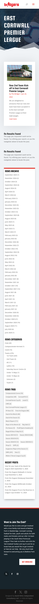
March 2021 (9, 302)
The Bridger (15, 94)
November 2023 (10, 208)
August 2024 (9, 188)
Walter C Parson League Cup (15, 456)
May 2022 (8, 262)
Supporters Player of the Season (17, 449)
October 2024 (10, 182)
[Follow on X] (6, 574)
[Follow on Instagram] (17, 574)
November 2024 (10, 178)
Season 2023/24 (12, 438)
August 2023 (9, 218)
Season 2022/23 (26, 435)
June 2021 (8, 296)
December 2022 (10, 242)
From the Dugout (22, 411)
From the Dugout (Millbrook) (15, 484)
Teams (7, 353)
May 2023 (8, 225)
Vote (17, 452)
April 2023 (8, 229)
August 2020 (9, 326)
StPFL (15, 445)
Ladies (9, 366)
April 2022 (8, 265)
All (7, 362)
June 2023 (8, 222)
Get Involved (27, 562)
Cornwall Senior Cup (13, 400)
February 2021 (10, 306)
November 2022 (10, 245)
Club (6, 343)
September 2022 (11, 252)
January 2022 (9, 275)
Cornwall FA (23, 397)
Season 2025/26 (27, 442)
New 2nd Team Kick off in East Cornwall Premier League (18, 88)
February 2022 (10, 272)
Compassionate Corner (14, 393)
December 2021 (10, 279)
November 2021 (10, 282)
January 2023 (9, 239)
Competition (11, 397)
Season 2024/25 (12, 442)
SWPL (9, 452)
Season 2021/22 (12, 435)
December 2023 (10, 205)
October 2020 (10, 319)
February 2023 (10, 235)
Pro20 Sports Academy (25, 428)
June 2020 (8, 333)
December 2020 (10, 312)
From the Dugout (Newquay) (15, 478)
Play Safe (26, 425)
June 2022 (8, 259)
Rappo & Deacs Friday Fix (14, 431)
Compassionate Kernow (13, 346)
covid (25, 400)
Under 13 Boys (12, 372)
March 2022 (9, 269)
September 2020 (11, 322)
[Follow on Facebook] (12, 574)
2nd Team (10, 359)
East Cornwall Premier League (16, 407)
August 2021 (9, 292)
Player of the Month (13, 425)
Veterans (10, 379)
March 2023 (9, 232)
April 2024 (8, 192)
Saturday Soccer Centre (15, 369)
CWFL (8, 404)
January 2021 (9, 309)
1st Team (10, 356)
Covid (7, 350)
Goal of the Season (13, 418)
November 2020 (10, 316)
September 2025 (11, 175)
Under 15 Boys (12, 376)
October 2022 (10, 249)
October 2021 (10, 286)
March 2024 (9, 195)
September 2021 (11, 289)
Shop (8, 445)
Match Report (12, 421)
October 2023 (10, 212)
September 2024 (11, 185)
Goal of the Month (13, 414)
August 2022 (9, 255)
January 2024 (9, 202)
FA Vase (9, 411)
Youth (9, 383)
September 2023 (11, 215)
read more (13, 119)
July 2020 (8, 329)
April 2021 (8, 299)
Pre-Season (10, 428)
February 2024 (10, 198)
